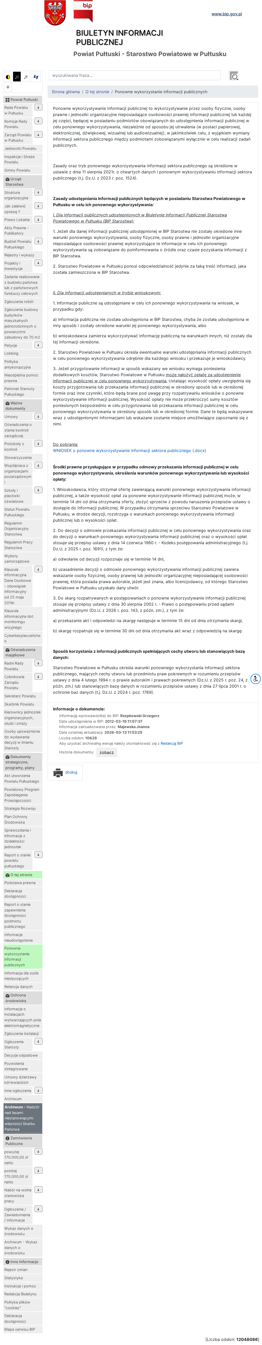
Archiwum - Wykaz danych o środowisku (20, 1247)
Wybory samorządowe (16, 559)
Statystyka (13, 1278)
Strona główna (66, 91)
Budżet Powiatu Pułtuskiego (17, 244)
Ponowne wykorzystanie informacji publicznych (16, 956)
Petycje (10, 345)
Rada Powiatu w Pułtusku (16, 110)
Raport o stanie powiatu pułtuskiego (17, 860)
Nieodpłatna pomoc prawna (21, 378)
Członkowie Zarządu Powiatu (14, 682)
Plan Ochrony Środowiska (15, 819)
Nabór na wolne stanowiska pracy (17, 1195)
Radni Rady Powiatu (14, 666)
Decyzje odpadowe (21, 1055)
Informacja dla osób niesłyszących (21, 976)
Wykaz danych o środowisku (18, 1231)
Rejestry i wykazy (19, 255)
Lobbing (11, 353)
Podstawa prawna (20, 882)
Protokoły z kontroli (14, 446)
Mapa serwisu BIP (19, 1329)
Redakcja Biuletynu (20, 1294)
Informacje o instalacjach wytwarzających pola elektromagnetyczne (22, 1017)
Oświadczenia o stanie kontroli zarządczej (18, 430)
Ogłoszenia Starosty (14, 1044)
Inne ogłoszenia (17, 1090)
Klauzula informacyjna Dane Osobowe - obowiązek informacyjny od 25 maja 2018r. (17, 586)
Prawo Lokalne (17, 219)
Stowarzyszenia (18, 457)
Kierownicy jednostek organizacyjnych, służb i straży (22, 717)
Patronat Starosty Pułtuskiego (19, 391)
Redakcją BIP (172, 743)
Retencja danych (18, 986)
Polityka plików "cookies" (17, 1305)
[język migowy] (36, 77)
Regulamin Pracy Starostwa (18, 545)
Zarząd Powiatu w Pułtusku (17, 138)
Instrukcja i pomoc (20, 1286)
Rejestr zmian (15, 1269)
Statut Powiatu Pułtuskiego (16, 512)
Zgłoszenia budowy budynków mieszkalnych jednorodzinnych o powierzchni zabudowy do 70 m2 (22, 323)
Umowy (11, 416)
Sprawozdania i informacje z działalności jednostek (17, 838)
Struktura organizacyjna (16, 195)
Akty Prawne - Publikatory (16, 231)
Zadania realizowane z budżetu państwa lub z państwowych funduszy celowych (21, 285)
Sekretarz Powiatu (20, 696)
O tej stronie (97, 91)
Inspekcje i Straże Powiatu (19, 159)
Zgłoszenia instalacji (21, 1033)
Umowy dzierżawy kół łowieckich (20, 1080)
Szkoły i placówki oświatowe (13, 495)
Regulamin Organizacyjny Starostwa (16, 528)
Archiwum (13, 1099)
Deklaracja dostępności (15, 894)
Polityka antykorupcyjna (17, 364)
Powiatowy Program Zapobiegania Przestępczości (21, 795)
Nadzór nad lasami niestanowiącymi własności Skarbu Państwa (22, 1118)
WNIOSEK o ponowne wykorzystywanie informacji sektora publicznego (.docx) (129, 450)
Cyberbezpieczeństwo (22, 638)
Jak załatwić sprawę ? (15, 209)
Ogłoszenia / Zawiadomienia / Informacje (17, 1214)
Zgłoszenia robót (19, 301)
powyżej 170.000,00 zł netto (16, 1157)
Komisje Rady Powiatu (15, 124)
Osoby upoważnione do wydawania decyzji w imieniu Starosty (22, 739)
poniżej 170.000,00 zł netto (16, 1176)
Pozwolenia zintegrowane (16, 1066)
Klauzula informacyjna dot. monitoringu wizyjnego (19, 618)
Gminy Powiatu (17, 170)
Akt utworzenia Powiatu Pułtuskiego (21, 778)
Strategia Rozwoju (20, 808)
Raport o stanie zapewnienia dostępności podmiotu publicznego (17, 915)
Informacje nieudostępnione (18, 937)
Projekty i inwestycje (13, 266)
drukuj (70, 772)
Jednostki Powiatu (20, 148)
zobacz (107, 752)
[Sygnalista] (8, 87)
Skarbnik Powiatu (19, 704)
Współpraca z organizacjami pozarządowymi (17, 473)
